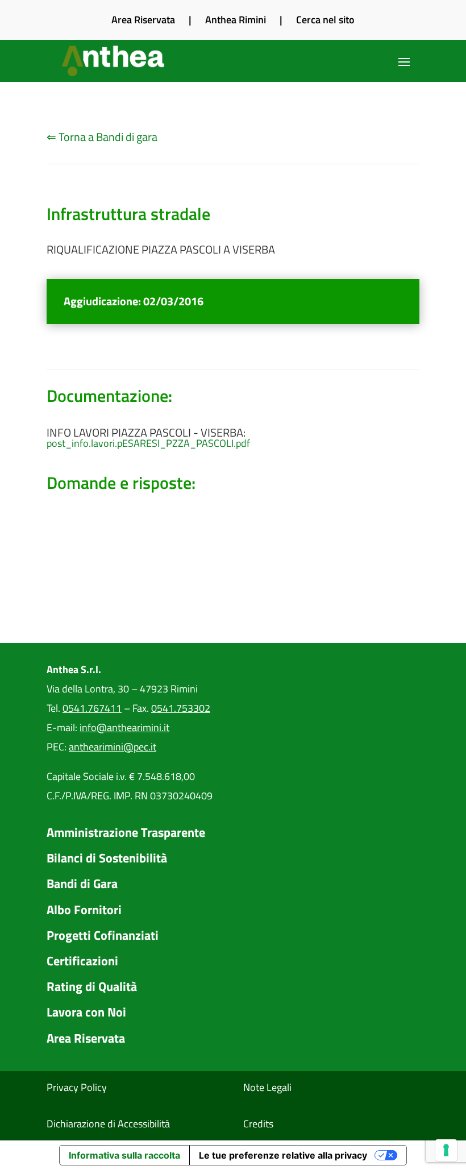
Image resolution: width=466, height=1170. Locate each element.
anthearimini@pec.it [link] (112, 746)
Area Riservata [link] (143, 19)
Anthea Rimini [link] (235, 19)
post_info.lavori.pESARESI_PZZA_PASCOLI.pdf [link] (148, 443)
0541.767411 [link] (92, 708)
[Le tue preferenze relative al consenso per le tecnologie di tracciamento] (446, 1150)
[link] (114, 60)
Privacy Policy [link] (77, 1087)
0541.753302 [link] (180, 708)
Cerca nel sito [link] (325, 19)
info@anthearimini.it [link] (124, 727)
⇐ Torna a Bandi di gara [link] (102, 137)
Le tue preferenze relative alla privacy (283, 1155)
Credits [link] (258, 1123)
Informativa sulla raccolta (124, 1155)
